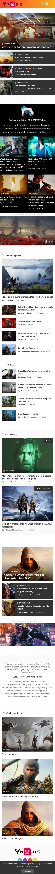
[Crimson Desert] (13, 146)
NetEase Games (37, 206)
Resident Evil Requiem (25, 86)
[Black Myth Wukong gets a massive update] (9, 374)
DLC (7, 749)
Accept (28, 871)
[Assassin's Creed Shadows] (9, 323)
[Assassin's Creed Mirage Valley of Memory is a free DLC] (27, 564)
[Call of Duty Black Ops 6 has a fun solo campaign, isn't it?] (9, 310)
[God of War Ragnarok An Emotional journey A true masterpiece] (27, 503)
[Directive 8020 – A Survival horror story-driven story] (8, 591)
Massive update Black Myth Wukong (20, 796)
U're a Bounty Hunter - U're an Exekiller (29, 57)
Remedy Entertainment (13, 482)
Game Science (26, 377)
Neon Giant (35, 165)
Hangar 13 (24, 339)
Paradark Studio (26, 60)
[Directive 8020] (6, 72)
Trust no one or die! (22, 71)
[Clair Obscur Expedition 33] (9, 415)
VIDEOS (6, 155)
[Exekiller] (27, 31)
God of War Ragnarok (28, 348)
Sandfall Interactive (28, 417)
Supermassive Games (28, 74)
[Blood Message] (41, 185)
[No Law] (41, 146)
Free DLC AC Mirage (12, 838)
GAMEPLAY (10, 291)
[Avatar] (27, 734)
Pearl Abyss (7, 170)
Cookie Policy (32, 866)
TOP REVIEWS (9, 435)
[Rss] (35, 860)
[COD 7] (6, 87)
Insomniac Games (26, 612)
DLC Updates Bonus (13, 571)
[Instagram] (25, 860)
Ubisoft (23, 325)
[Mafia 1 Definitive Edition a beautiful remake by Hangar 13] (9, 336)
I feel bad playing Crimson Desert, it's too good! (27, 296)
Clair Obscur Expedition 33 (30, 414)
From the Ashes (9, 754)
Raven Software (27, 313)
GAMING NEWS (9, 43)
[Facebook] (20, 860)
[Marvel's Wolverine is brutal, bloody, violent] (8, 608)
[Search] (46, 4)
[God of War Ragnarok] (9, 349)
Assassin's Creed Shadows (29, 322)
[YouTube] (30, 860)
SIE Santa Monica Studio (30, 351)
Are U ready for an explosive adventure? (26, 47)
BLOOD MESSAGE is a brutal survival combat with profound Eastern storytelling (41, 199)
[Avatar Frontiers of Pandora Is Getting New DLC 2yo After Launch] (9, 387)
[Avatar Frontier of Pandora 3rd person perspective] (9, 401)
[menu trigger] (51, 4)
